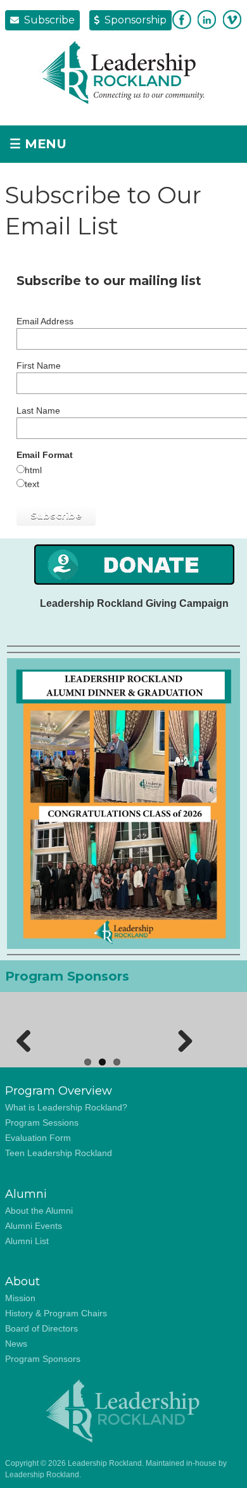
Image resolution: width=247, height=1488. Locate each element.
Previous (24, 1039)
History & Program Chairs (56, 1313)
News (16, 1344)
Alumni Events (33, 1226)
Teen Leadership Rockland (58, 1153)
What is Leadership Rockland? (66, 1107)
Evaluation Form (38, 1138)
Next (180, 1039)
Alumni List (27, 1241)
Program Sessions (42, 1122)
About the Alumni (39, 1210)
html (33, 470)
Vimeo (232, 19)
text (32, 484)
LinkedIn (207, 19)
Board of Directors (41, 1328)
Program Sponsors (42, 1359)
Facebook (181, 19)
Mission (20, 1298)
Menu (38, 143)
